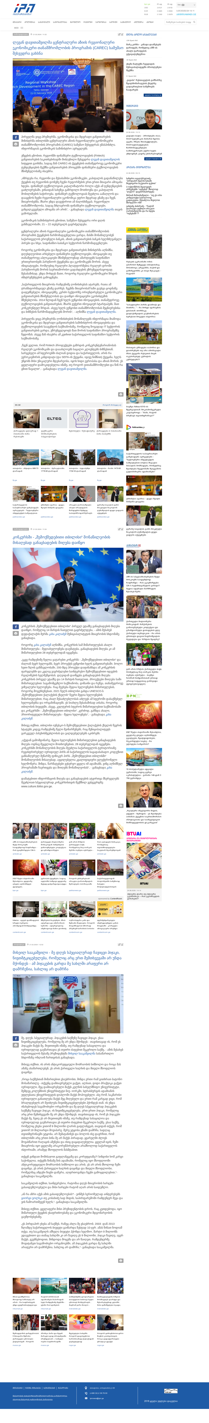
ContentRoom (116, 899)
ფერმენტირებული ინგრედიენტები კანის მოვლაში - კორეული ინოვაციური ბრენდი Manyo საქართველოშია (108, 925)
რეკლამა (63, 1388)
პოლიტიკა (29, 22)
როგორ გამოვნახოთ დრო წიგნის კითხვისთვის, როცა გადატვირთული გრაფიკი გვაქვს (110, 1337)
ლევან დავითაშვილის (105, 159)
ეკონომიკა (100, 22)
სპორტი (113, 22)
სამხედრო (125, 22)
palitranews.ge (75, 890)
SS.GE (18, 405)
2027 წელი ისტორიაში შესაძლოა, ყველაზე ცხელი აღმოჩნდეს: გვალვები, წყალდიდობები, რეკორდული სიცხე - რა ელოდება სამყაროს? (24, 886)
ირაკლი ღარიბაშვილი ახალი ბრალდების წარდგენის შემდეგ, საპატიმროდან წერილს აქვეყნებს (80, 510)
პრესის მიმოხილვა (138, 167)
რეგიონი (88, 22)
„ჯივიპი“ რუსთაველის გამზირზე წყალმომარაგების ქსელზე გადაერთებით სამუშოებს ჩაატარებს (144, 85)
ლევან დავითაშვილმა (99, 209)
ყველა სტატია (152, 159)
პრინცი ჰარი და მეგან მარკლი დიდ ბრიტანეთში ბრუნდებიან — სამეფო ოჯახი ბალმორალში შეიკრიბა (53, 1338)
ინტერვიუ (132, 105)
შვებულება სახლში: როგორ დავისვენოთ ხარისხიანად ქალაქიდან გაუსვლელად (81, 1337)
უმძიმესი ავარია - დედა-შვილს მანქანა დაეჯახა (53, 506)
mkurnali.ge (18, 1309)
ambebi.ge (17, 854)
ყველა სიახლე (152, 95)
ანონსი (149, 22)
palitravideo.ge (19, 517)
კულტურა (138, 22)
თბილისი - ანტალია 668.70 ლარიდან (25, 469)
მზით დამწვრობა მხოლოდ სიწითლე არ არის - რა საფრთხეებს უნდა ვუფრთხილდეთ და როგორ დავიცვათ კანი (25, 1302)
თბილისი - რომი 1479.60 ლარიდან (109, 469)
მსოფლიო (75, 22)
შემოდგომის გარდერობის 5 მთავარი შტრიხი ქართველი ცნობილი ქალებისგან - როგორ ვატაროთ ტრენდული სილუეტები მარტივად (26, 1340)
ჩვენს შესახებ (33, 1388)
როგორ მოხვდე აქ (112, 405)
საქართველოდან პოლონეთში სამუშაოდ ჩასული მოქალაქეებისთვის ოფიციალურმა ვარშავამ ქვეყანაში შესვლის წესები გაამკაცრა (110, 886)
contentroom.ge (19, 932)
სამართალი (44, 22)
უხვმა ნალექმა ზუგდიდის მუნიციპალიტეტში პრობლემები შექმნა (144, 67)
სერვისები (49, 1388)
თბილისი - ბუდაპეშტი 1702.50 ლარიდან (79, 469)
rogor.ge (72, 1345)
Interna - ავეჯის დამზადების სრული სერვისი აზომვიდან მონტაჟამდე (26, 923)
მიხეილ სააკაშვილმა (81, 1053)
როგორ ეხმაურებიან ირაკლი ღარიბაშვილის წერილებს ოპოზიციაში (80, 881)
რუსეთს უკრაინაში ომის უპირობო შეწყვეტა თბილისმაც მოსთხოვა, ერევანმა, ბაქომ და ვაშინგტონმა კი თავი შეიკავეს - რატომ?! (143, 268)
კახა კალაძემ (57, 634)
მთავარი (17, 22)
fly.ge (15, 480)
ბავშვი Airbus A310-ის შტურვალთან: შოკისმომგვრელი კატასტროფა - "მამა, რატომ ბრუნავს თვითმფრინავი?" (143, 411)
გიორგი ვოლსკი (32, 1198)
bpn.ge (147, 4)
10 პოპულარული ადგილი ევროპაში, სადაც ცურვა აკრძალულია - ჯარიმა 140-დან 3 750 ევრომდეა (143, 773)
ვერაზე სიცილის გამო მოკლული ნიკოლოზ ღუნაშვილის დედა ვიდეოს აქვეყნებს (110, 509)
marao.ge (17, 1345)
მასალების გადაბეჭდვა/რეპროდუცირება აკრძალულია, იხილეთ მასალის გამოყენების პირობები (40, 1398)
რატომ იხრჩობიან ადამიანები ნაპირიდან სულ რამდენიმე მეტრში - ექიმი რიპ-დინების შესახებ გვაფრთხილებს (53, 1302)
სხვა (16, 28)
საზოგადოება (60, 22)
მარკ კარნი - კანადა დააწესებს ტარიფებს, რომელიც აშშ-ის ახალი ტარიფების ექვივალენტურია (143, 49)
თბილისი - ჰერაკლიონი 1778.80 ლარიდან (52, 469)
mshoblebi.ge (74, 1309)
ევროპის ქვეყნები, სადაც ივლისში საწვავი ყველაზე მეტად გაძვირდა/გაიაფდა (53, 881)
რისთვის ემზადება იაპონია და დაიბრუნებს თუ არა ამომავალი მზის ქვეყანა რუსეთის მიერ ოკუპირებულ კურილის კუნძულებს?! (143, 353)
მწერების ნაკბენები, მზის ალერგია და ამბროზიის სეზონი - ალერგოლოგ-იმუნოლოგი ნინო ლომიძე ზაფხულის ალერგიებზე (53, 925)
